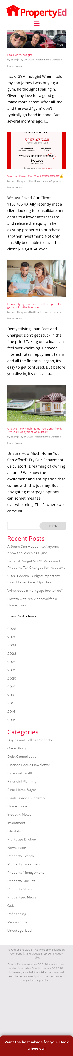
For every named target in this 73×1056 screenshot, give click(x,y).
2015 (11, 720)
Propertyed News (21, 897)
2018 (11, 695)
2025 (11, 637)
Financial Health (20, 773)
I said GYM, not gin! (19, 55)
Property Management (25, 872)
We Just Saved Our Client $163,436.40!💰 (35, 176)
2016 (11, 711)
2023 (11, 653)
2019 (11, 686)
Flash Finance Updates (49, 59)
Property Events (20, 856)
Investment (16, 823)
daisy (14, 59)
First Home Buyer (21, 789)
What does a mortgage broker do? (35, 590)
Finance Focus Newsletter (29, 765)
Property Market (21, 880)
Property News (19, 889)
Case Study (16, 748)
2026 (11, 628)
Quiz (11, 905)
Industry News (19, 814)
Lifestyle (14, 831)
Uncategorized (19, 930)
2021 (11, 670)
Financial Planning (21, 781)
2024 (11, 645)
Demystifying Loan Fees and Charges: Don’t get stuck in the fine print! (35, 305)
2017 (11, 703)
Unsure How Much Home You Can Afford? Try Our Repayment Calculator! (34, 430)
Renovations (17, 922)
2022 (11, 662)
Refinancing (16, 914)
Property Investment (24, 864)
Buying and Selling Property (29, 740)
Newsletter (16, 847)
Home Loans (14, 66)
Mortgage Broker (21, 839)
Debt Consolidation (23, 756)
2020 (11, 678)
